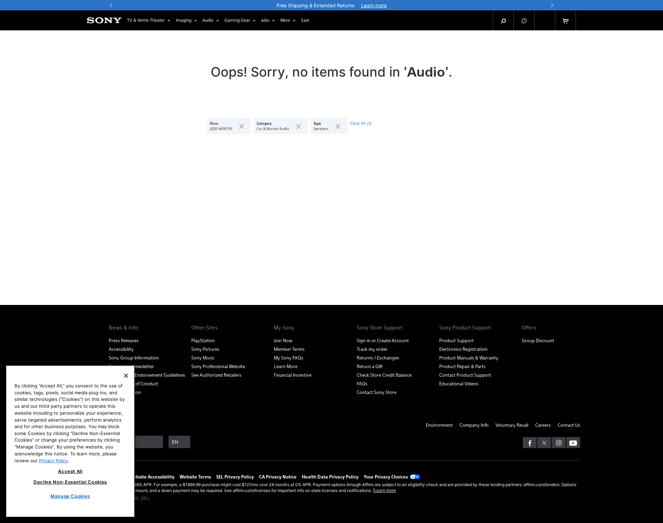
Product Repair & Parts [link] (462, 366)
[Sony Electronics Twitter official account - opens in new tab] (544, 442)
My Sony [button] (284, 327)
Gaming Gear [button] (237, 20)
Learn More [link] (285, 366)
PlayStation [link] (203, 340)
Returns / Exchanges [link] (378, 358)
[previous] (111, 5)
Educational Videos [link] (458, 383)
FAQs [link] (362, 383)
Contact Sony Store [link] (376, 392)
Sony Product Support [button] (465, 327)
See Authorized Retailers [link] (216, 375)
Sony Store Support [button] (379, 327)
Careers (543, 425)
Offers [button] (529, 327)
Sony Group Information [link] (134, 358)
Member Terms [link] (289, 349)
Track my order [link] (372, 349)
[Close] (126, 375)
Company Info (474, 425)
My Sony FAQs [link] (288, 358)
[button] (524, 20)
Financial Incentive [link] (292, 375)
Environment (439, 425)
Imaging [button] (183, 20)
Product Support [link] (456, 340)
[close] (239, 125)
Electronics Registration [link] (463, 349)
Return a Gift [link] (370, 366)
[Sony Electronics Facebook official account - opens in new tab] (530, 442)
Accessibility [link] (121, 349)
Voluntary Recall (512, 425)
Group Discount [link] (538, 340)
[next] (551, 5)
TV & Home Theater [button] (146, 20)
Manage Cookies (70, 496)
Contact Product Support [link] (465, 375)
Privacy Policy (53, 460)
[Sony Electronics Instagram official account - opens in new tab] (559, 442)
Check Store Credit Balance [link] (384, 375)
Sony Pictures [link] (205, 349)
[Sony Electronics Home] (104, 20)
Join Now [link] (283, 340)
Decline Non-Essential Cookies (70, 482)
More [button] (285, 20)
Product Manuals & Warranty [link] (468, 358)
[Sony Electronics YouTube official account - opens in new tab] (573, 442)
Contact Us (569, 425)
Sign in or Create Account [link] (383, 340)
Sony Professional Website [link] (218, 366)
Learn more (385, 490)
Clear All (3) (361, 123)
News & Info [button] (123, 327)
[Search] (503, 20)
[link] (305, 20)
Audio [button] (207, 20)
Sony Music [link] (202, 358)
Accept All (70, 471)
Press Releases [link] (123, 340)
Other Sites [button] (204, 327)
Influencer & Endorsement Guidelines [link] (147, 375)
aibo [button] (265, 20)
